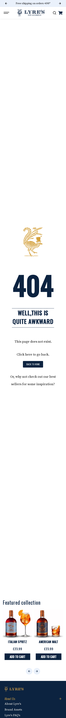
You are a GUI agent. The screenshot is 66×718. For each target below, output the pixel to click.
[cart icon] (60, 13)
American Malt (48, 642)
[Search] (54, 13)
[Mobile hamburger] (7, 13)
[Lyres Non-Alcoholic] (31, 12)
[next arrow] (60, 3)
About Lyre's (13, 704)
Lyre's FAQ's (12, 715)
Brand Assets (13, 709)
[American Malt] (48, 623)
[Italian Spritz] (17, 623)
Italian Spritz (17, 642)
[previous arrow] (6, 3)
